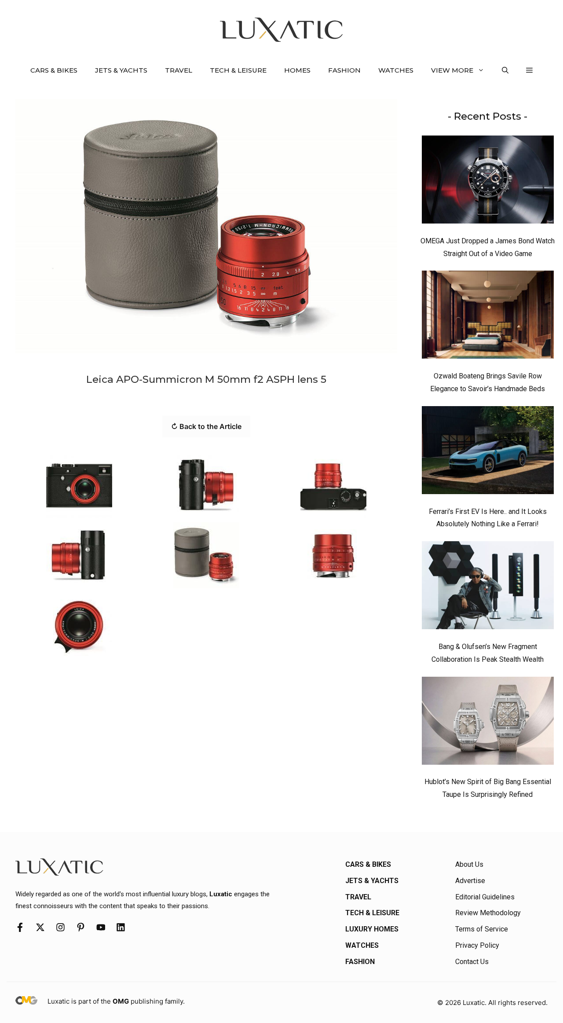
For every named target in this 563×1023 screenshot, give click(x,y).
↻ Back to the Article (206, 426)
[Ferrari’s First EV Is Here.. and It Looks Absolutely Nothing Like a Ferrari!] (488, 452)
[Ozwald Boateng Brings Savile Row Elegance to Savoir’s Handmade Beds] (488, 317)
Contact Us (472, 961)
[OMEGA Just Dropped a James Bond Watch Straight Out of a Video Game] (488, 182)
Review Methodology (488, 913)
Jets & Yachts (121, 70)
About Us (469, 864)
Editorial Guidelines (485, 897)
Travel (178, 70)
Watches (395, 70)
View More (452, 70)
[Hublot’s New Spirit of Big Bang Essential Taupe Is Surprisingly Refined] (488, 723)
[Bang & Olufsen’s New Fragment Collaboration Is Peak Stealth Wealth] (488, 587)
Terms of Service (481, 929)
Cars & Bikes (53, 70)
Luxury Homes (371, 929)
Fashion (344, 70)
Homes (297, 70)
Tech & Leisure (238, 70)
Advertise (470, 880)
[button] (505, 70)
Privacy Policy (477, 945)
